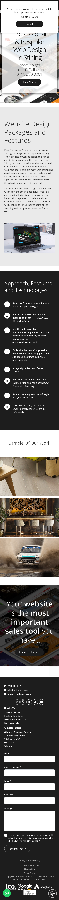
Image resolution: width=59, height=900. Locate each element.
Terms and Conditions (29, 865)
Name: (8, 753)
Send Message (16, 848)
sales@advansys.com (17, 689)
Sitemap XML (29, 869)
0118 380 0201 (29, 74)
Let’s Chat (28, 82)
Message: (8, 808)
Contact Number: (12, 767)
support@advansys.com (18, 693)
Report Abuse (29, 873)
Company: (8, 794)
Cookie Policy (29, 16)
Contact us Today (28, 652)
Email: (7, 781)
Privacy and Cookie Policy (29, 860)
